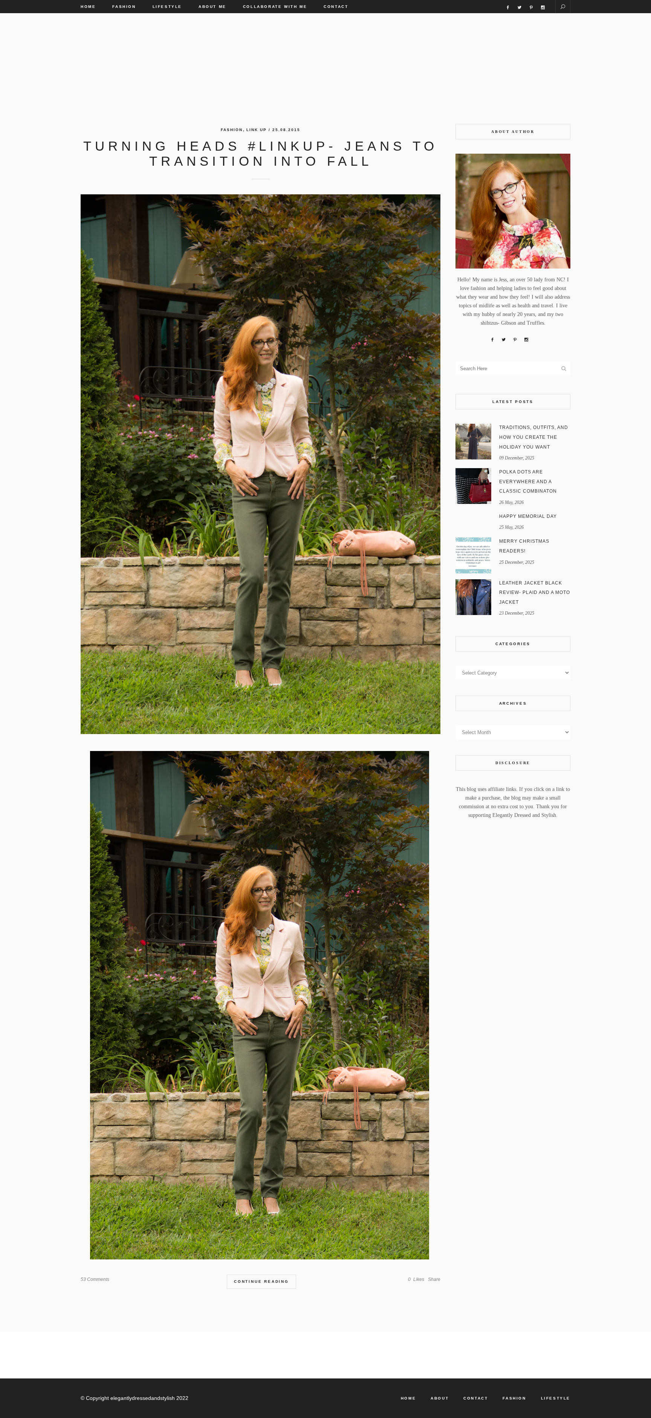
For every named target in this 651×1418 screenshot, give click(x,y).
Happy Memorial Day (528, 516)
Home (408, 1398)
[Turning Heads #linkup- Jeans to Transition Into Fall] (260, 464)
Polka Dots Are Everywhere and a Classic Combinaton (528, 481)
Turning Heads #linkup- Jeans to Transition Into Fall (260, 153)
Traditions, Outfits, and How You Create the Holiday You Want (533, 437)
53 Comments (95, 1279)
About (440, 1398)
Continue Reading (261, 1281)
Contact (475, 1398)
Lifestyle (555, 1398)
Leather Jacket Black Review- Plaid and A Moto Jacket (534, 592)
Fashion (232, 130)
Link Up (256, 130)
